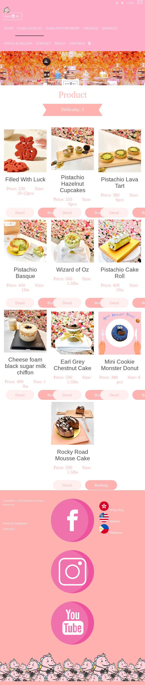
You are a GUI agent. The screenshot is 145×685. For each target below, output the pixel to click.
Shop (9, 28)
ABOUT (60, 43)
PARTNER (77, 43)
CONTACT (43, 43)
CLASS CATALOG (29, 28)
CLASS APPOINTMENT (63, 28)
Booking (101, 485)
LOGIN (130, 3)
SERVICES (109, 28)
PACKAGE (90, 28)
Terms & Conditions (15, 523)
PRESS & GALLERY (18, 43)
